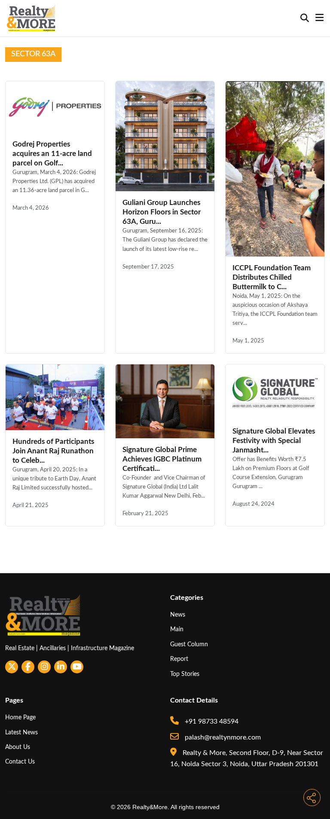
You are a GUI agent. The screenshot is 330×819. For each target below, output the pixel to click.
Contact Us (20, 761)
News (177, 614)
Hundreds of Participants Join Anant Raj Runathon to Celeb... (53, 451)
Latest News (21, 732)
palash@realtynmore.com (222, 737)
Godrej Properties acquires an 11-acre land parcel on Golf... (52, 154)
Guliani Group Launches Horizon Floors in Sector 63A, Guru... (161, 212)
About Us (17, 747)
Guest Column (189, 644)
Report (179, 659)
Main (176, 629)
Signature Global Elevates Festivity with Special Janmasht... (273, 441)
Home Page (20, 717)
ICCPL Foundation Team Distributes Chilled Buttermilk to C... (271, 277)
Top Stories (184, 674)
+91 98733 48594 (210, 721)
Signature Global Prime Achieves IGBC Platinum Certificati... (162, 459)
